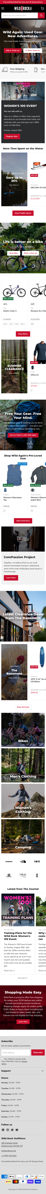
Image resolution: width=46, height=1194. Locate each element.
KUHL (33, 372)
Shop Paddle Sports (23, 213)
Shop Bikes (19, 54)
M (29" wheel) (18, 324)
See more (22, 978)
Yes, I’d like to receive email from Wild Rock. (14, 1060)
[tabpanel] (23, 8)
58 (32, 324)
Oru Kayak (34, 185)
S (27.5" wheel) (6, 324)
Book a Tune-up (30, 253)
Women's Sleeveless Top (12, 498)
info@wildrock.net (8, 1151)
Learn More (11, 577)
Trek (4, 308)
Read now (8, 970)
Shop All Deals (35, 54)
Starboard (34, 676)
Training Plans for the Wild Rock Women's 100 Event (18, 936)
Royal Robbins (36, 495)
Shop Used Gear (23, 521)
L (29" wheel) (12, 324)
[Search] (41, 15)
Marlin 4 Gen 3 (9, 311)
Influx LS (34, 375)
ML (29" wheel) (23, 324)
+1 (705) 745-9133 (8, 1156)
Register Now (12, 136)
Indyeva (6, 495)
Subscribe (38, 1052)
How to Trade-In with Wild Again (23, 435)
